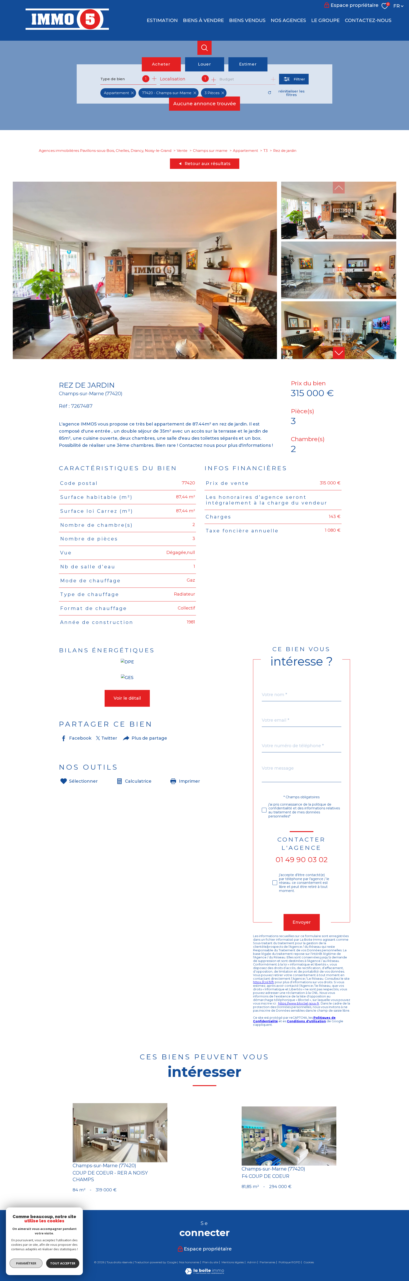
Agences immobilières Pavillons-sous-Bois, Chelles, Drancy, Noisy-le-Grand (105, 150)
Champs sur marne (210, 150)
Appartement (245, 150)
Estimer (248, 64)
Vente (182, 150)
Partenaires (267, 1262)
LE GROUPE (325, 20)
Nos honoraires (189, 1262)
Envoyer (302, 922)
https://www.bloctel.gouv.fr (298, 1003)
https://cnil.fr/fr (263, 982)
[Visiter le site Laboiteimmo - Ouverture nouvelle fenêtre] (204, 1273)
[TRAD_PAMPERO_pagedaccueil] (67, 28)
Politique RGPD (289, 1262)
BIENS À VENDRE (203, 20)
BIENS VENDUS (247, 20)
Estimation (162, 20)
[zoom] (145, 357)
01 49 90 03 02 (302, 859)
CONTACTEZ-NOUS (368, 20)
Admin (252, 1262)
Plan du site (210, 1262)
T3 (265, 150)
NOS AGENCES (288, 20)
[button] (339, 353)
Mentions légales (233, 1262)
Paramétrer (26, 1263)
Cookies (308, 1262)
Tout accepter (62, 1263)
